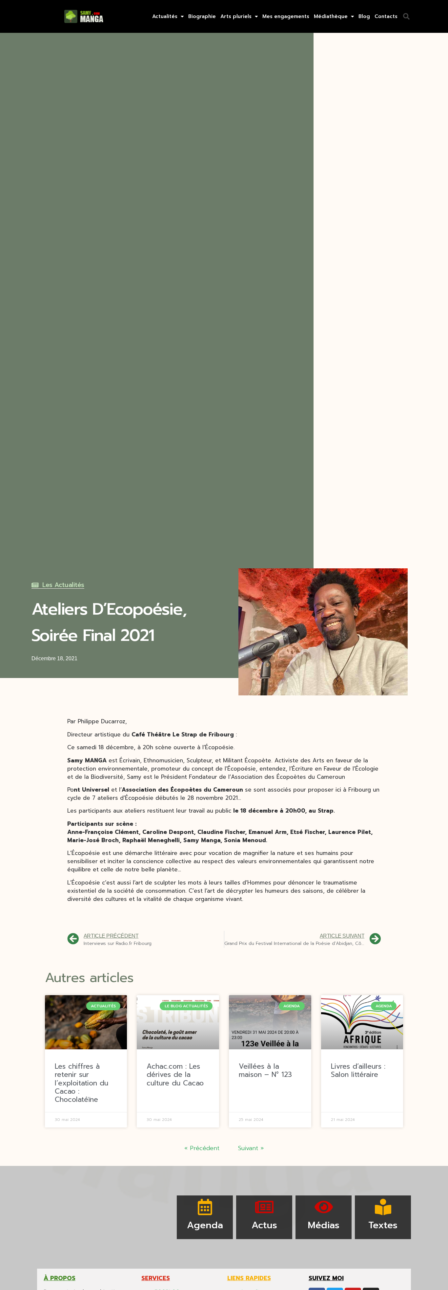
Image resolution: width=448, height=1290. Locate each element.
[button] (406, 16)
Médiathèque (331, 16)
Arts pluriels (236, 16)
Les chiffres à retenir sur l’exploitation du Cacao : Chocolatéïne (81, 1083)
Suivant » (251, 1148)
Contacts (386, 16)
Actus (264, 1225)
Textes (382, 1225)
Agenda (205, 1225)
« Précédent (201, 1148)
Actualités (164, 16)
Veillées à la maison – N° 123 (265, 1070)
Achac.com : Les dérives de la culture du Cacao (175, 1074)
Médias (323, 1225)
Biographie (202, 16)
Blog (364, 16)
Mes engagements (285, 16)
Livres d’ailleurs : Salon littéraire (358, 1070)
